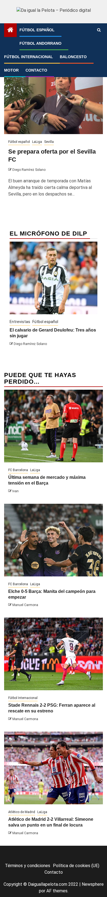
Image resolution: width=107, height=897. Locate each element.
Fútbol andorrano (40, 43)
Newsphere (93, 884)
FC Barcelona (18, 470)
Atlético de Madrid (21, 812)
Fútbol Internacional (28, 57)
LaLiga (37, 142)
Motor (11, 70)
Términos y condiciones (27, 865)
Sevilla (49, 142)
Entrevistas (20, 321)
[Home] (10, 30)
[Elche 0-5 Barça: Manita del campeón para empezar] (53, 540)
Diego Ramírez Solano (29, 170)
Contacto (36, 70)
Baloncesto (73, 57)
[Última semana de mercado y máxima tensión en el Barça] (53, 426)
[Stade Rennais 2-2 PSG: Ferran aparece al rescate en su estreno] (53, 654)
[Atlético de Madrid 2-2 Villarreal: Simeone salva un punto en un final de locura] (53, 768)
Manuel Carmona (25, 605)
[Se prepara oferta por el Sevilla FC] (53, 97)
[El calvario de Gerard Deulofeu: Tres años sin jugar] (53, 278)
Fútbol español (37, 30)
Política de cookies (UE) (76, 865)
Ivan (15, 491)
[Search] (98, 30)
